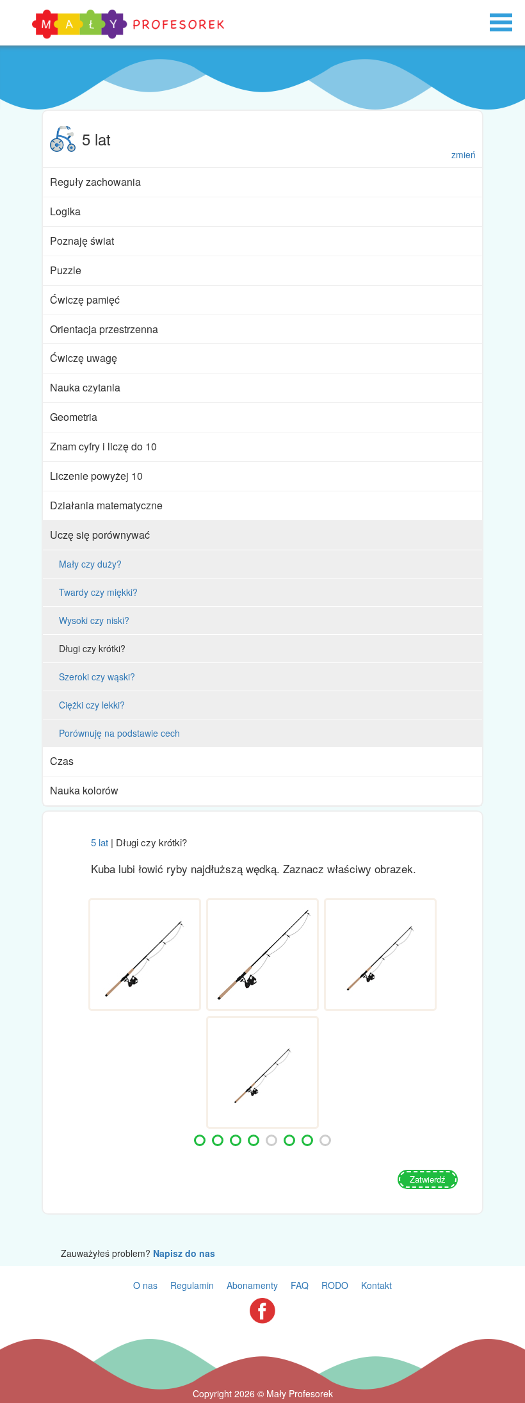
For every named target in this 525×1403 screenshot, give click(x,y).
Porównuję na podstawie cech (119, 732)
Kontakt (376, 1285)
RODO (334, 1285)
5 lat (99, 842)
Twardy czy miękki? (98, 592)
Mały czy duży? (90, 563)
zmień (463, 154)
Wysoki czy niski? (94, 620)
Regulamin (192, 1285)
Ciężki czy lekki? (92, 704)
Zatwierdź (428, 1179)
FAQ (300, 1285)
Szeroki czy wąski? (97, 676)
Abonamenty (252, 1285)
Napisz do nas (184, 1253)
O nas (145, 1285)
